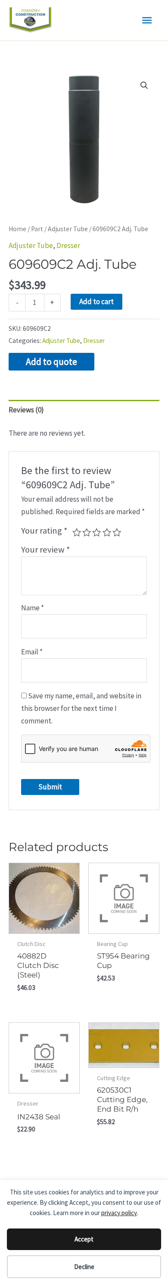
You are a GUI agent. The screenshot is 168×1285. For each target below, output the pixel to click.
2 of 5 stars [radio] (86, 532)
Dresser (68, 245)
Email (32, 652)
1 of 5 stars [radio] (76, 532)
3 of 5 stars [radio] (96, 532)
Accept (84, 1239)
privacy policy (119, 1213)
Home (17, 229)
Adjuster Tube (68, 229)
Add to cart (96, 301)
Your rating (44, 530)
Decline (84, 1267)
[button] (144, 85)
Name (32, 608)
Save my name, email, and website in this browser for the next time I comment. (81, 708)
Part (37, 229)
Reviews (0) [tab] (26, 410)
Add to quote (51, 362)
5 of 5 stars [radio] (116, 532)
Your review (45, 549)
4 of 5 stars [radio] (107, 532)
